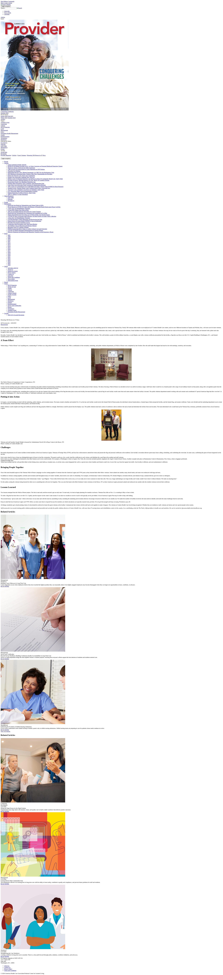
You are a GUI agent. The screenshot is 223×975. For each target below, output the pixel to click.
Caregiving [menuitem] (4, 124)
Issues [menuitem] (2, 19)
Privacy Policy (8, 969)
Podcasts (3, 144)
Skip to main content (6, 3)
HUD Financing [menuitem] (5, 127)
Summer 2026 (4, 113)
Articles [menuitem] (3, 17)
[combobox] (9, 8)
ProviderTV (4, 143)
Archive (3, 119)
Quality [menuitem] (3, 135)
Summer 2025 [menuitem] (12, 118)
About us (6, 966)
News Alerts (7, 12)
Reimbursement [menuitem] (5, 136)
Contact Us (7, 967)
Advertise (6, 14)
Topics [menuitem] (2, 121)
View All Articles (5, 731)
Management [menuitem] (4, 130)
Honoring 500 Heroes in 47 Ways (36, 155)
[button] (19, 8)
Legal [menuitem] (2, 128)
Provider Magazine (6, 155)
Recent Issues (4, 114)
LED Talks (4, 146)
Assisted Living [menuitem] (5, 122)
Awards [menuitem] (3, 150)
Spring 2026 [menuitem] (4, 116)
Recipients (3, 154)
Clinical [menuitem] (3, 125)
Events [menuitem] (2, 149)
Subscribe (7, 11)
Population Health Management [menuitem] (9, 133)
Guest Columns (21, 155)
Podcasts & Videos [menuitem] (6, 141)
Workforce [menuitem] (4, 139)
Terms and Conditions (10, 970)
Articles (14, 155)
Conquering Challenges (7, 111)
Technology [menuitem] (4, 138)
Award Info (4, 152)
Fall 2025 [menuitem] (10, 116)
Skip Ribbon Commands (7, 1)
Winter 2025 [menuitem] (4, 118)
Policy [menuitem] (2, 132)
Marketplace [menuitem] (4, 147)
